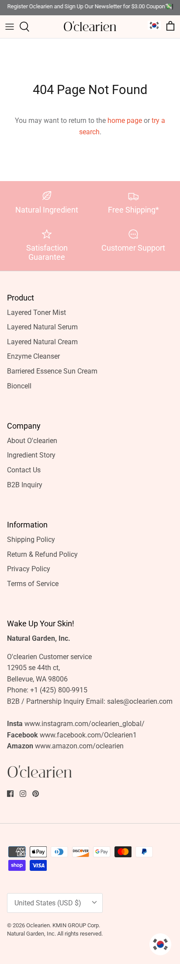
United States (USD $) (47, 903)
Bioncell (19, 386)
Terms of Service (33, 584)
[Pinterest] (35, 793)
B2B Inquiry (24, 485)
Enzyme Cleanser (33, 356)
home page (124, 120)
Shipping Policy (31, 539)
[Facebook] (10, 793)
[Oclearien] (90, 27)
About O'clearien (32, 441)
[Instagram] (23, 793)
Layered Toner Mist (36, 312)
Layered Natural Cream (42, 342)
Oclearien (38, 925)
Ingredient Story (31, 455)
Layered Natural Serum (42, 327)
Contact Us (24, 470)
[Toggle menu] (9, 26)
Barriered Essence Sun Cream (52, 371)
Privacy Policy (28, 569)
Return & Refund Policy (42, 554)
